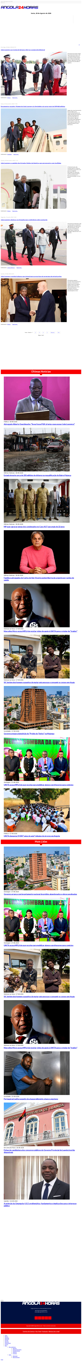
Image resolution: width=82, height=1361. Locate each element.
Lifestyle (15, 1352)
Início (6, 1335)
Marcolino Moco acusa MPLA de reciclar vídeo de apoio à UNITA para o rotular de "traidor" (40, 631)
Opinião (6, 1340)
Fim (59, 332)
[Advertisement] (41, 37)
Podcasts (45, 1331)
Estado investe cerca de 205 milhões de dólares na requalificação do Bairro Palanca (37, 475)
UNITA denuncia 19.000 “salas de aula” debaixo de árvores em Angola (32, 836)
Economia (7, 1339)
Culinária (15, 1353)
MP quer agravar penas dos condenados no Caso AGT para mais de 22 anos (34, 527)
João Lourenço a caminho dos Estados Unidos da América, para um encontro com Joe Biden (31, 163)
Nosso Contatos (16, 1357)
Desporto (7, 1342)
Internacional (8, 1343)
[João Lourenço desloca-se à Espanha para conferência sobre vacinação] (34, 243)
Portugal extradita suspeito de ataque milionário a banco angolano (31, 1099)
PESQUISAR (15, 1356)
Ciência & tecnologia (17, 1349)
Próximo (52, 332)
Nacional (15, 1348)
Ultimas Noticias (11, 267)
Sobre (10, 1354)
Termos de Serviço (29, 1331)
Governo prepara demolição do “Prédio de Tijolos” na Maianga (29, 734)
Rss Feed (38, 1331)
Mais (6, 1345)
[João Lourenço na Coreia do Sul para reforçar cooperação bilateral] (34, 73)
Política (6, 1336)
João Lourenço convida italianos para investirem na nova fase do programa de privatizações (31, 276)
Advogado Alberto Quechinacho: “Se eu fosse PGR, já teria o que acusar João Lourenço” (39, 424)
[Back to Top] (2, 1301)
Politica (8, 97)
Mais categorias (12, 1347)
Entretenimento (16, 1351)
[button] (2, 1359)
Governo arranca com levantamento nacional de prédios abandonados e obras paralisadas (40, 894)
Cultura (6, 1344)
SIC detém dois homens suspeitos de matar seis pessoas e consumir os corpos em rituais (39, 682)
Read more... (15, 97)
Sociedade (9, 154)
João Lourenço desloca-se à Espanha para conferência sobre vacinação (24, 220)
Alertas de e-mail (53, 1331)
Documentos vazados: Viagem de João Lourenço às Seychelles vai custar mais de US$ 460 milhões (33, 106)
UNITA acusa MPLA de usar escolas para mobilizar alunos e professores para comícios (38, 785)
